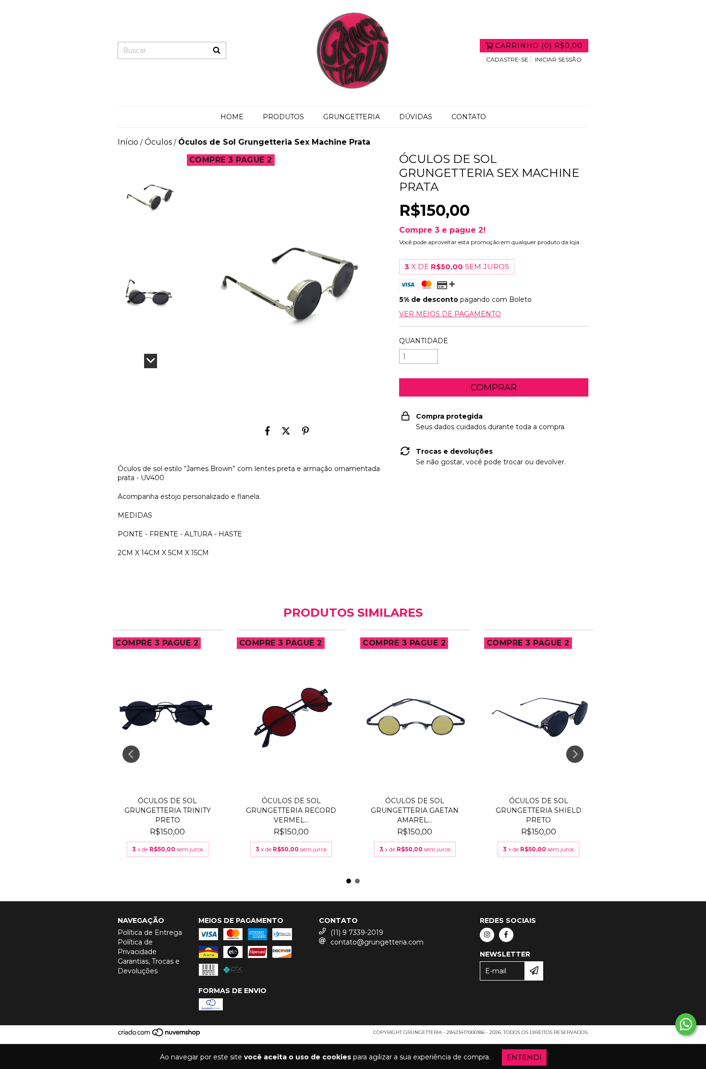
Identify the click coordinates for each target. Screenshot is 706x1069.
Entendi (524, 1057)
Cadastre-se (507, 59)
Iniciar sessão (558, 59)
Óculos (158, 142)
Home (231, 116)
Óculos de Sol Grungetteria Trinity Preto (167, 810)
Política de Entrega (150, 932)
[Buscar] (216, 50)
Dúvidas (415, 116)
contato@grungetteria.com (377, 942)
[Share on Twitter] (286, 430)
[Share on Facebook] (267, 430)
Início (128, 142)
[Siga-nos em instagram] (487, 935)
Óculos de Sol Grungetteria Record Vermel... (291, 810)
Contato (468, 116)
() (539, 45)
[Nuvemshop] (160, 1035)
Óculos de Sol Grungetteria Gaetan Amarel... (415, 810)
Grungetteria (351, 116)
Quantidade (423, 340)
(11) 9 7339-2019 (356, 932)
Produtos (283, 116)
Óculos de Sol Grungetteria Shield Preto (539, 810)
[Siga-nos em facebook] (506, 935)
